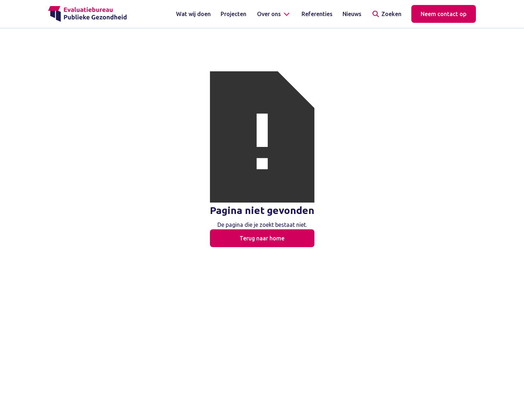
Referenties (317, 14)
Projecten (233, 14)
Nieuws (352, 14)
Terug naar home (262, 238)
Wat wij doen (193, 14)
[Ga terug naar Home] (87, 14)
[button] (274, 14)
